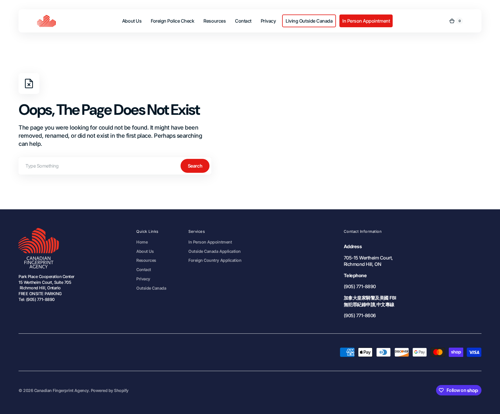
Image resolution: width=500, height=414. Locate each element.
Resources (146, 260)
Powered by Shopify (109, 390)
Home (142, 241)
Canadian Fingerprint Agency (61, 390)
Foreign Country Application (214, 260)
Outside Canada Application (214, 251)
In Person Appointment (210, 241)
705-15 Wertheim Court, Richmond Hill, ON (368, 261)
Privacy (143, 278)
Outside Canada (151, 288)
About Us (145, 251)
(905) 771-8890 (360, 286)
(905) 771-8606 (360, 315)
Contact (143, 269)
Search (195, 166)
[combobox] (115, 166)
